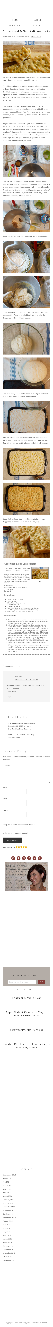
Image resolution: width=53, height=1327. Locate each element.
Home (15, 20)
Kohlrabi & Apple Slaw (26, 997)
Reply (9, 697)
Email (5, 799)
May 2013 (6, 1232)
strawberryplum (26, 8)
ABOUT (38, 20)
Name (6, 787)
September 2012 (9, 1260)
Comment (7, 765)
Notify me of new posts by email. (15, 833)
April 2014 (7, 1193)
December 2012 (9, 1249)
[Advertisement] (21, 929)
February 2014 (8, 1200)
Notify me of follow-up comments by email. (19, 825)
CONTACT (37, 25)
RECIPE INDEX (15, 25)
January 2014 (8, 1203)
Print (40, 581)
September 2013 (9, 1218)
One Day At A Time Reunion (19, 723)
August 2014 (8, 1178)
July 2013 (6, 1225)
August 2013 (8, 1221)
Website (6, 810)
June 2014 (7, 1186)
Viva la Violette (41, 1322)
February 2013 (8, 1242)
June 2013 (7, 1228)
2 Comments (36, 36)
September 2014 (9, 1175)
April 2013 (7, 1235)
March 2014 (7, 1196)
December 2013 (9, 1207)
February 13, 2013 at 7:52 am (26, 679)
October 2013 (8, 1214)
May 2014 (6, 1189)
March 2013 (7, 1239)
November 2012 (9, 1253)
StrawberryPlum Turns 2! (26, 1029)
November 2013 (9, 1210)
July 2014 (6, 1182)
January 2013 (8, 1246)
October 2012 (8, 1257)
